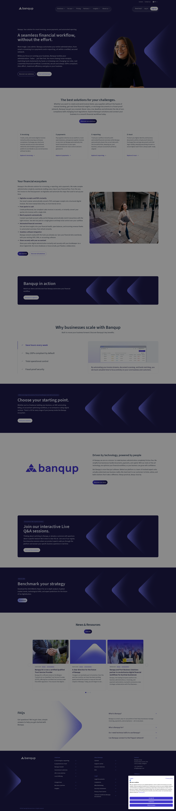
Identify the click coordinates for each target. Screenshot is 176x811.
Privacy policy (169, 778)
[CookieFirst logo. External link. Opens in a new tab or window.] (130, 780)
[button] (131, 778)
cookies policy (141, 792)
